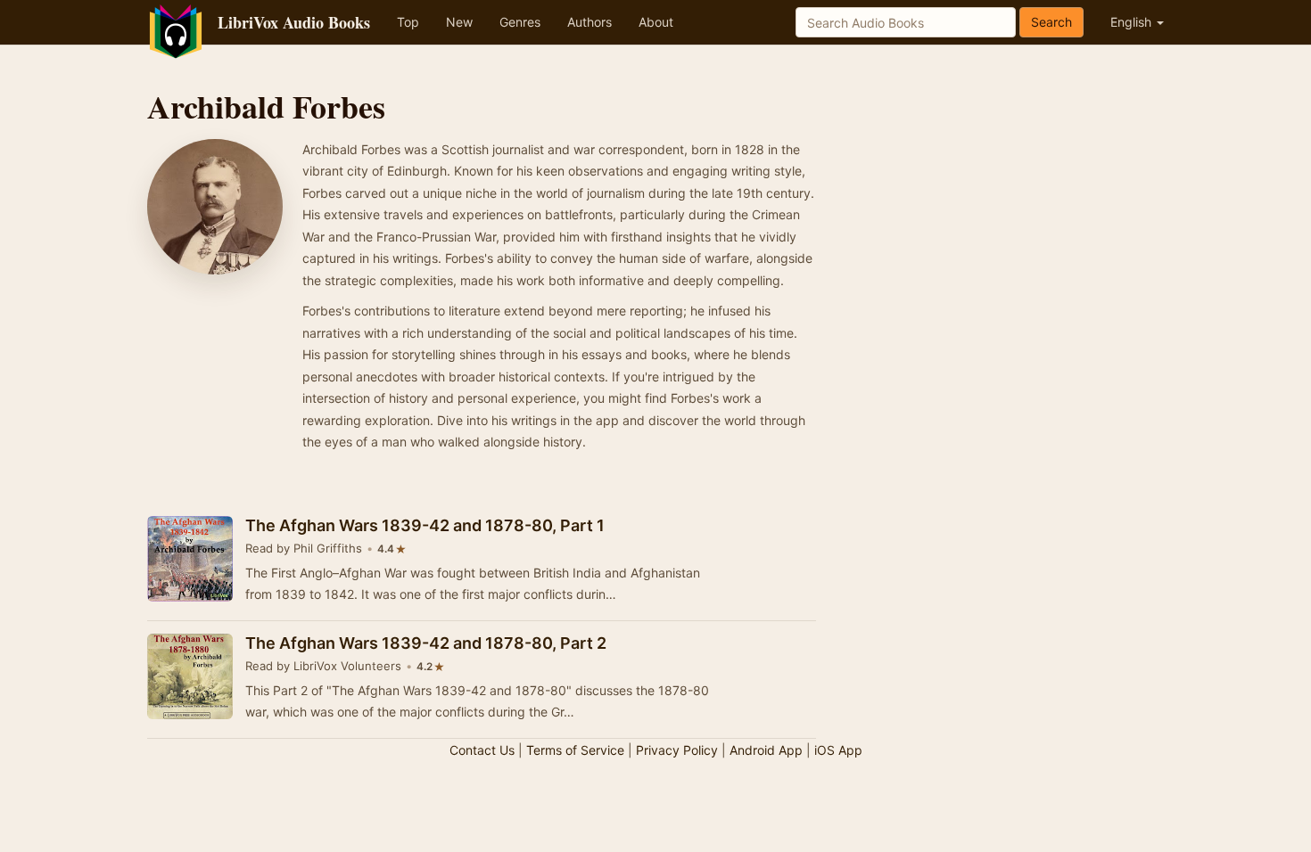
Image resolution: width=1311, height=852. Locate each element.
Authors (589, 21)
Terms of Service (575, 750)
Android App (766, 750)
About (656, 21)
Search (1051, 21)
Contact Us (482, 750)
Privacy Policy (677, 750)
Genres (519, 21)
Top (408, 21)
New (459, 21)
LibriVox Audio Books (294, 22)
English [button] (1132, 21)
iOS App (838, 750)
